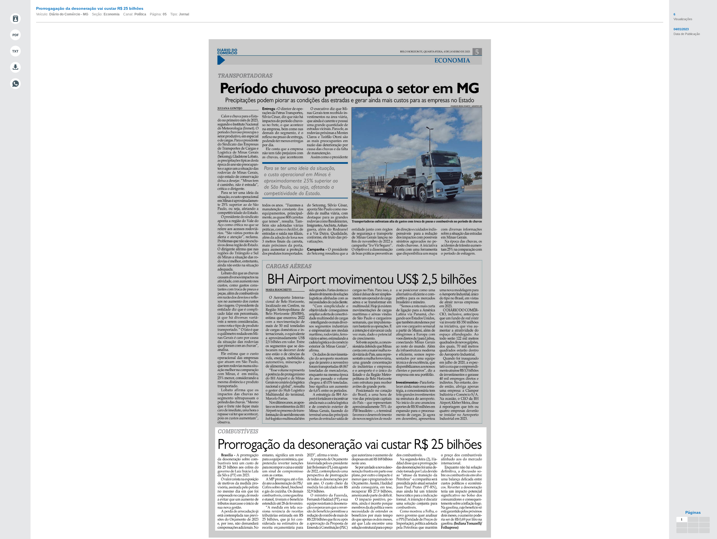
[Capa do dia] (15, 18)
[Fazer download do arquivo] (15, 67)
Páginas (693, 512)
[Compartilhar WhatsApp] (15, 83)
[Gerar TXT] (15, 51)
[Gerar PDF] (15, 35)
